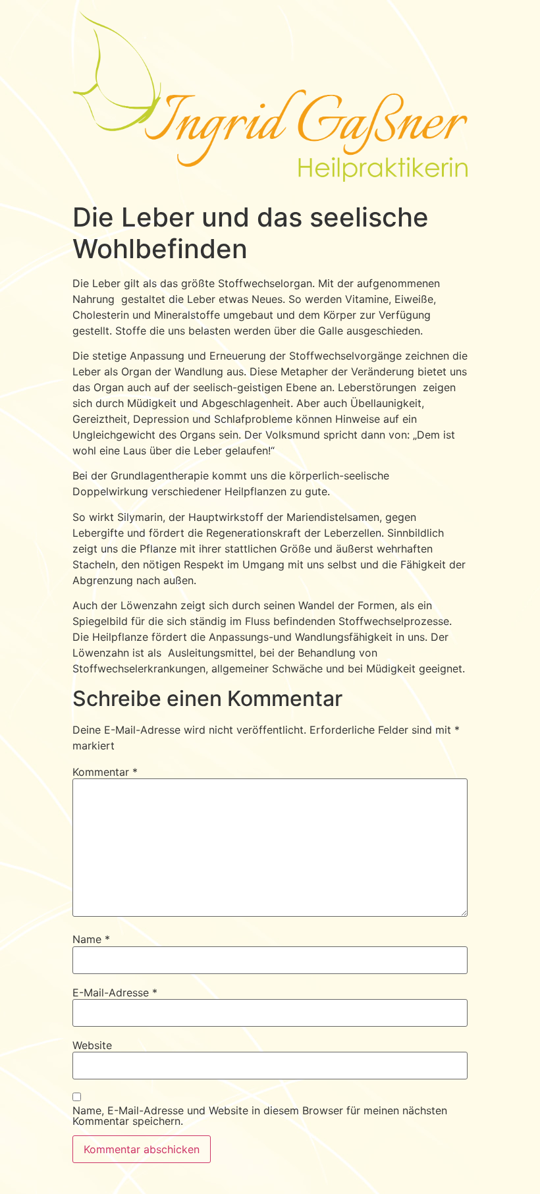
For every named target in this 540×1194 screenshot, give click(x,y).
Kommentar (105, 772)
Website (92, 1045)
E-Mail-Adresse (114, 992)
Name (91, 939)
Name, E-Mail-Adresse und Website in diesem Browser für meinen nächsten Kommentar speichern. (259, 1115)
